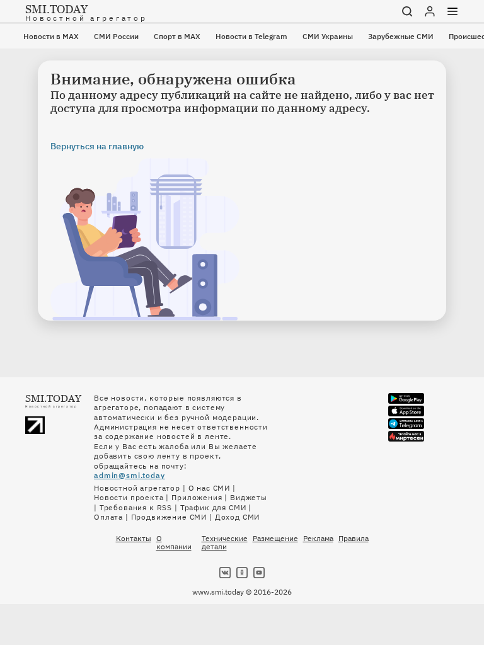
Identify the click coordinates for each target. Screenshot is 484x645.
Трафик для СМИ (213, 507)
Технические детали (225, 542)
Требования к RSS (136, 507)
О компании (174, 542)
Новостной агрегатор (137, 488)
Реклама (318, 538)
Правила (353, 538)
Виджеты (248, 497)
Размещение (275, 538)
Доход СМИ (237, 517)
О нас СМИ (209, 488)
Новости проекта (129, 497)
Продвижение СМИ (169, 517)
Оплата (108, 517)
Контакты (133, 538)
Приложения (196, 497)
